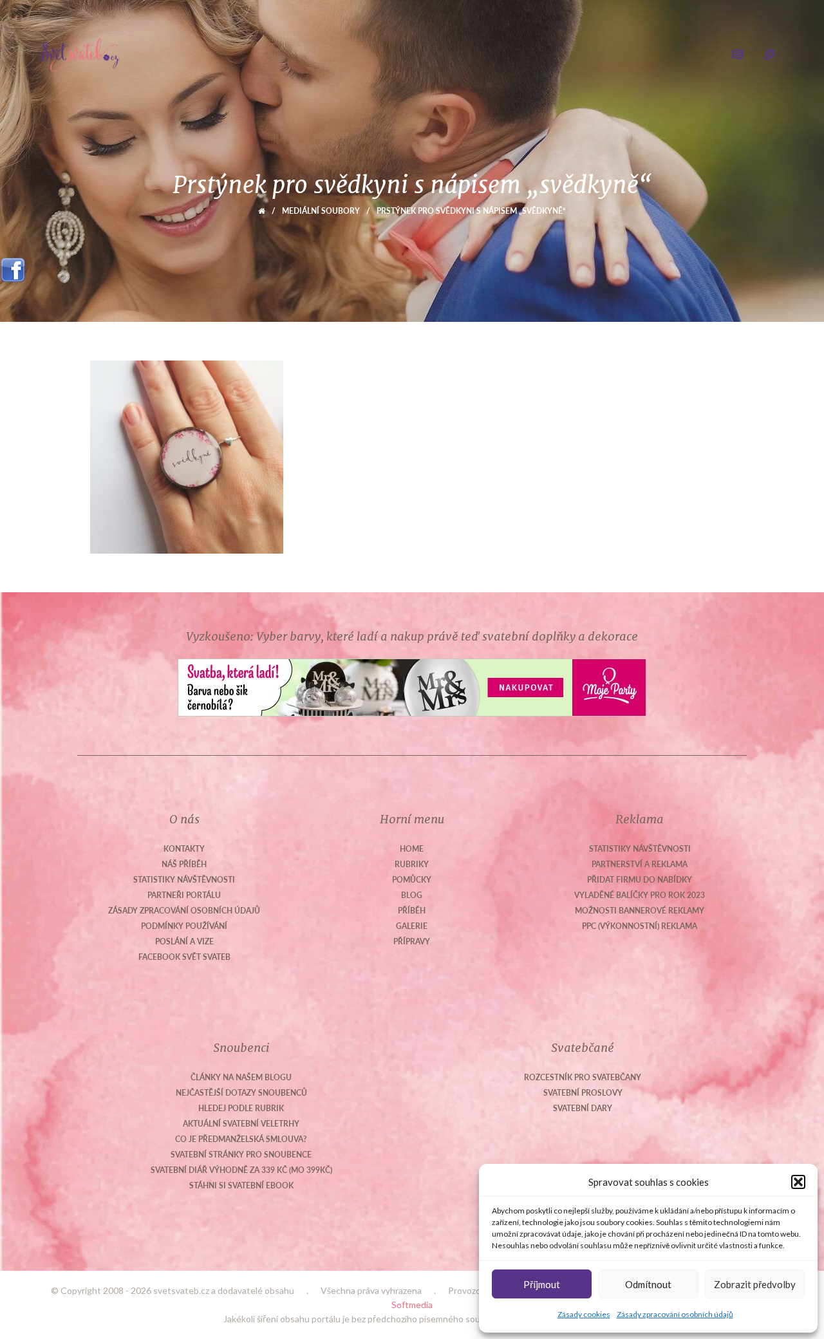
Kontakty (184, 848)
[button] (798, 1181)
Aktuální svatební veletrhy (241, 1123)
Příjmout (541, 1284)
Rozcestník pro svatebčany (582, 1077)
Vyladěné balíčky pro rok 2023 (639, 895)
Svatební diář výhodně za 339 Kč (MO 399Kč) (241, 1170)
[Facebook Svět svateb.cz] (13, 265)
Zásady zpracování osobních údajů (675, 1314)
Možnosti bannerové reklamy (639, 910)
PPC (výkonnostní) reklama (639, 926)
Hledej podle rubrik (241, 1108)
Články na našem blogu (241, 1077)
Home (412, 848)
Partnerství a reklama (640, 864)
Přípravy (411, 941)
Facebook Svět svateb (184, 956)
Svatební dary (582, 1108)
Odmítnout (648, 1284)
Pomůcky (411, 879)
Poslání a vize (184, 941)
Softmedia (412, 1304)
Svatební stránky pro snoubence (241, 1154)
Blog (411, 895)
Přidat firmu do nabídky (639, 879)
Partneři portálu (184, 895)
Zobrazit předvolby (755, 1284)
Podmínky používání (184, 926)
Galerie (411, 926)
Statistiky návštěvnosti (184, 879)
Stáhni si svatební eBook (241, 1185)
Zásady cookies (583, 1314)
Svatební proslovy (583, 1092)
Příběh (412, 910)
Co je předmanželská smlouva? (241, 1139)
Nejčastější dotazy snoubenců (241, 1092)
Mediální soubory (321, 210)
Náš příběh (184, 864)
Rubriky (412, 864)
